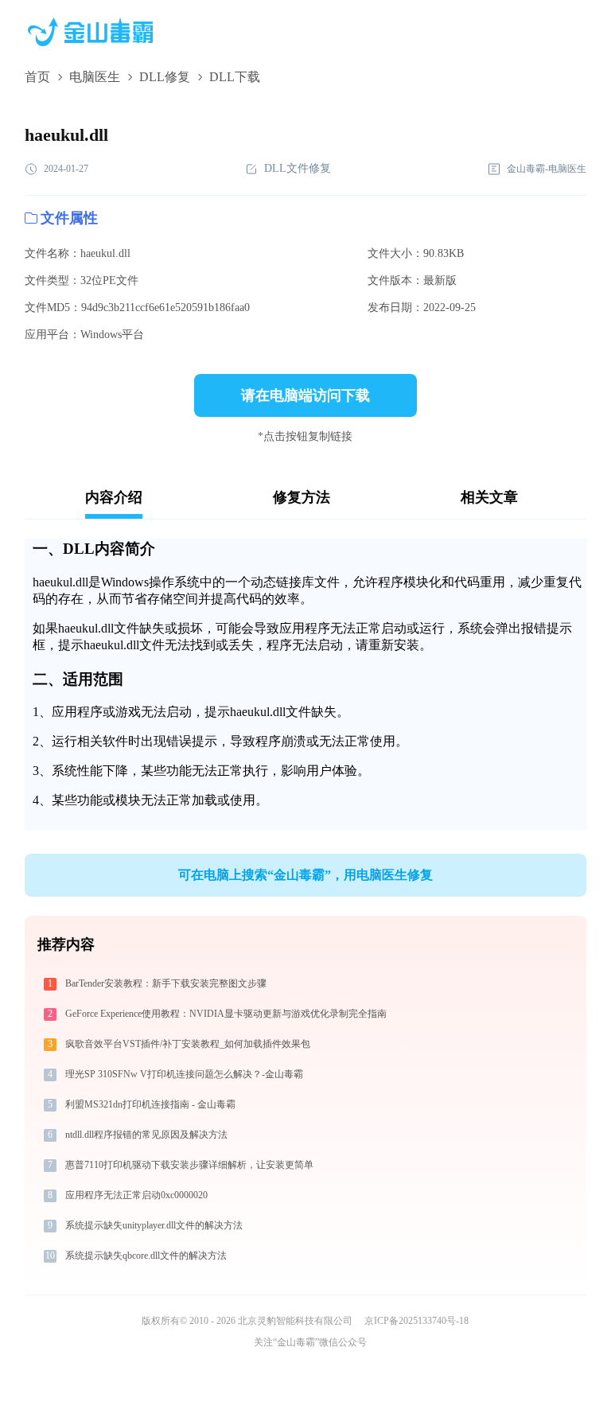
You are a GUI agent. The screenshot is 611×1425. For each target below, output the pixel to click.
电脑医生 (94, 77)
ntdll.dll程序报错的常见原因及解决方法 (146, 1134)
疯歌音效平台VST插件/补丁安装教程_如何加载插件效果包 (187, 1043)
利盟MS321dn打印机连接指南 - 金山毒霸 (150, 1104)
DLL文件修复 (297, 168)
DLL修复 (164, 77)
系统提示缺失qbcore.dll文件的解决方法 (146, 1255)
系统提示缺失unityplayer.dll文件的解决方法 (154, 1225)
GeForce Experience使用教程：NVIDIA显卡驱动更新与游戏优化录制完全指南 (226, 1013)
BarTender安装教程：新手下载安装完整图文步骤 (166, 983)
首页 (37, 77)
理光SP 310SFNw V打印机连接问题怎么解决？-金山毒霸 (184, 1074)
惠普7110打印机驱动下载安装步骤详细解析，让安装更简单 (189, 1164)
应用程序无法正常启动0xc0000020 (136, 1195)
